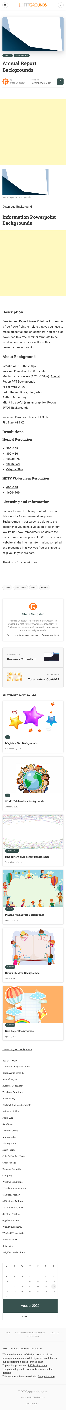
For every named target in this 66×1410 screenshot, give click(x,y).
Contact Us (33, 1336)
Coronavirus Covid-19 (13, 1072)
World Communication (14, 1188)
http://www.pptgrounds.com (26, 635)
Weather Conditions (12, 1181)
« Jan (24, 1316)
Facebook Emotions (12, 1092)
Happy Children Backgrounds (22, 972)
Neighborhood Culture (13, 1252)
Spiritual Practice (11, 1213)
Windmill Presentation (13, 1233)
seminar (44, 588)
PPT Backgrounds (37, 1397)
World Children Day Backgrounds (24, 801)
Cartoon (7, 55)
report (33, 588)
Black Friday (8, 1098)
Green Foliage (9, 1162)
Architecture (12, 851)
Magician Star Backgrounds (21, 743)
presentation (21, 588)
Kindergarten (9, 1143)
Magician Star (9, 1137)
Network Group (10, 1130)
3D (8, 737)
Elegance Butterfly (11, 1169)
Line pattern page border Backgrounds (27, 856)
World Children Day (12, 1226)
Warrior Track (9, 1239)
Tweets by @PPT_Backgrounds (17, 1049)
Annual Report (9, 1079)
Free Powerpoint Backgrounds (30, 1333)
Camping (7, 1175)
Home (7, 1333)
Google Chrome (46, 1376)
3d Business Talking (12, 1201)
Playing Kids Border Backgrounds (24, 914)
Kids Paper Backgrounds (19, 1030)
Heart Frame (8, 1149)
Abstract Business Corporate (16, 1104)
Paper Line (7, 1117)
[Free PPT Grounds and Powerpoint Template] (33, 5)
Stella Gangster (17, 83)
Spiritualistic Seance (12, 1207)
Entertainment (22, 55)
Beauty (9, 909)
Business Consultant (12, 1085)
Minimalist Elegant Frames (16, 1066)
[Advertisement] (33, 132)
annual (7, 588)
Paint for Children (11, 1111)
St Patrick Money (11, 1194)
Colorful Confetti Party (13, 1156)
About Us (54, 1333)
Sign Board (7, 1124)
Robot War (7, 1246)
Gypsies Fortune (10, 1220)
